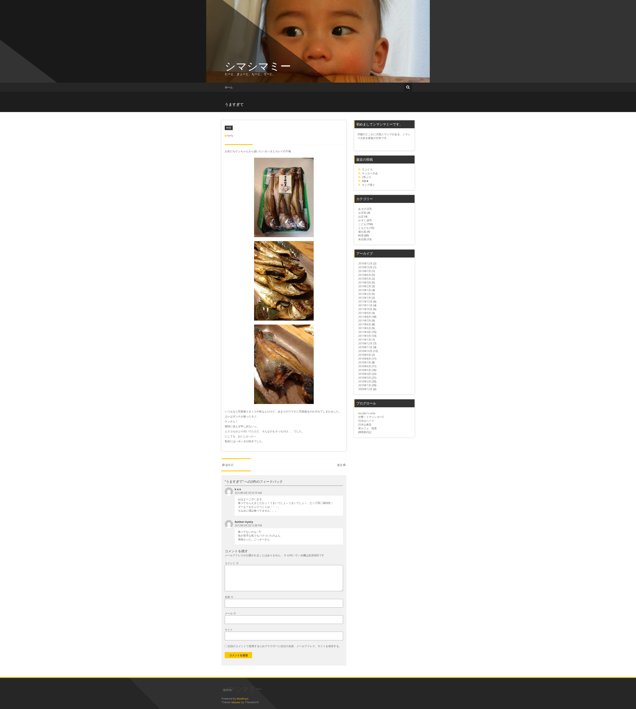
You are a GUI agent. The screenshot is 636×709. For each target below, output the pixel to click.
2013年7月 (364, 271)
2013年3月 (364, 282)
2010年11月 (365, 347)
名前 (229, 597)
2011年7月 (364, 320)
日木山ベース (366, 421)
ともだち (363, 228)
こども (362, 224)
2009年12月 (365, 389)
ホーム (229, 87)
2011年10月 (365, 309)
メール (230, 613)
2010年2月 (364, 381)
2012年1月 (364, 298)
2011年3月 (364, 336)
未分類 (362, 239)
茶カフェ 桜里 (367, 428)
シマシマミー (258, 66)
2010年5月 (364, 370)
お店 (361, 216)
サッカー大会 (370, 173)
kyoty (230, 135)
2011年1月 (364, 339)
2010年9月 (364, 355)
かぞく (362, 220)
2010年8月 (364, 358)
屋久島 (362, 232)
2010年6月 (364, 366)
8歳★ (365, 181)
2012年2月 (364, 294)
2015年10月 (365, 267)
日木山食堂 (364, 424)
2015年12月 (365, 263)
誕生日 (229, 465)
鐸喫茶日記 (364, 432)
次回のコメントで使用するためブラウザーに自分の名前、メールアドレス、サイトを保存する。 (285, 646)
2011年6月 (364, 324)
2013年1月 (364, 290)
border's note (366, 413)
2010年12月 (365, 343)
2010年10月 (365, 351)
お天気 (362, 212)
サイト (229, 630)
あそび (362, 209)
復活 (339, 465)
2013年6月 (364, 275)
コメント (232, 563)
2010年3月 (364, 377)
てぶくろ (367, 169)
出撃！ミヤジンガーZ (371, 417)
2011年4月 (364, 332)
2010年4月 (364, 374)
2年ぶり (366, 177)
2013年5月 (364, 279)
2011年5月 (364, 328)
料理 (228, 127)
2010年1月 (364, 385)
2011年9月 (364, 313)
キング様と (368, 185)
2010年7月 (364, 362)
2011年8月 (364, 317)
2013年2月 (364, 286)
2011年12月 (365, 301)
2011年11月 (365, 305)
